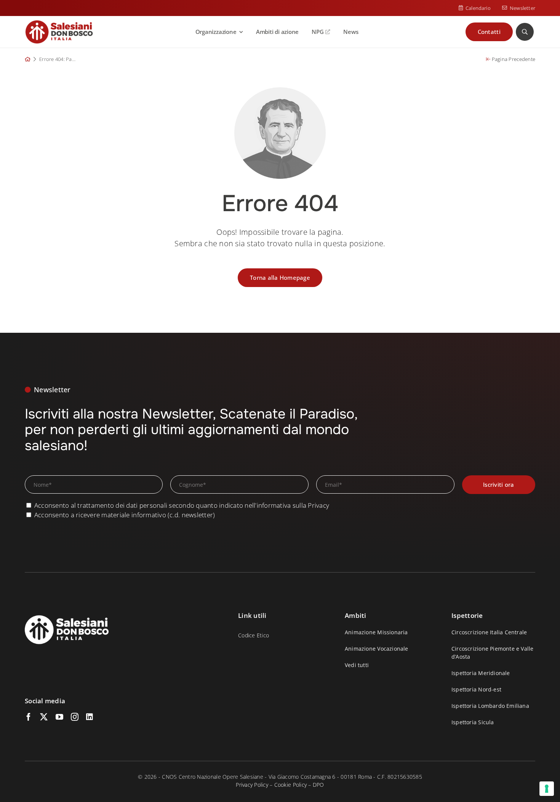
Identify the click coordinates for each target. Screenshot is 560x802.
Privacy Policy (252, 784)
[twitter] (44, 717)
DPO (318, 784)
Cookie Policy (290, 784)
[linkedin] (89, 717)
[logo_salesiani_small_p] (59, 23)
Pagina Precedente (512, 59)
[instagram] (74, 717)
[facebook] (28, 717)
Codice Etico (253, 635)
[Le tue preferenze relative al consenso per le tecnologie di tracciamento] (546, 788)
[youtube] (59, 717)
